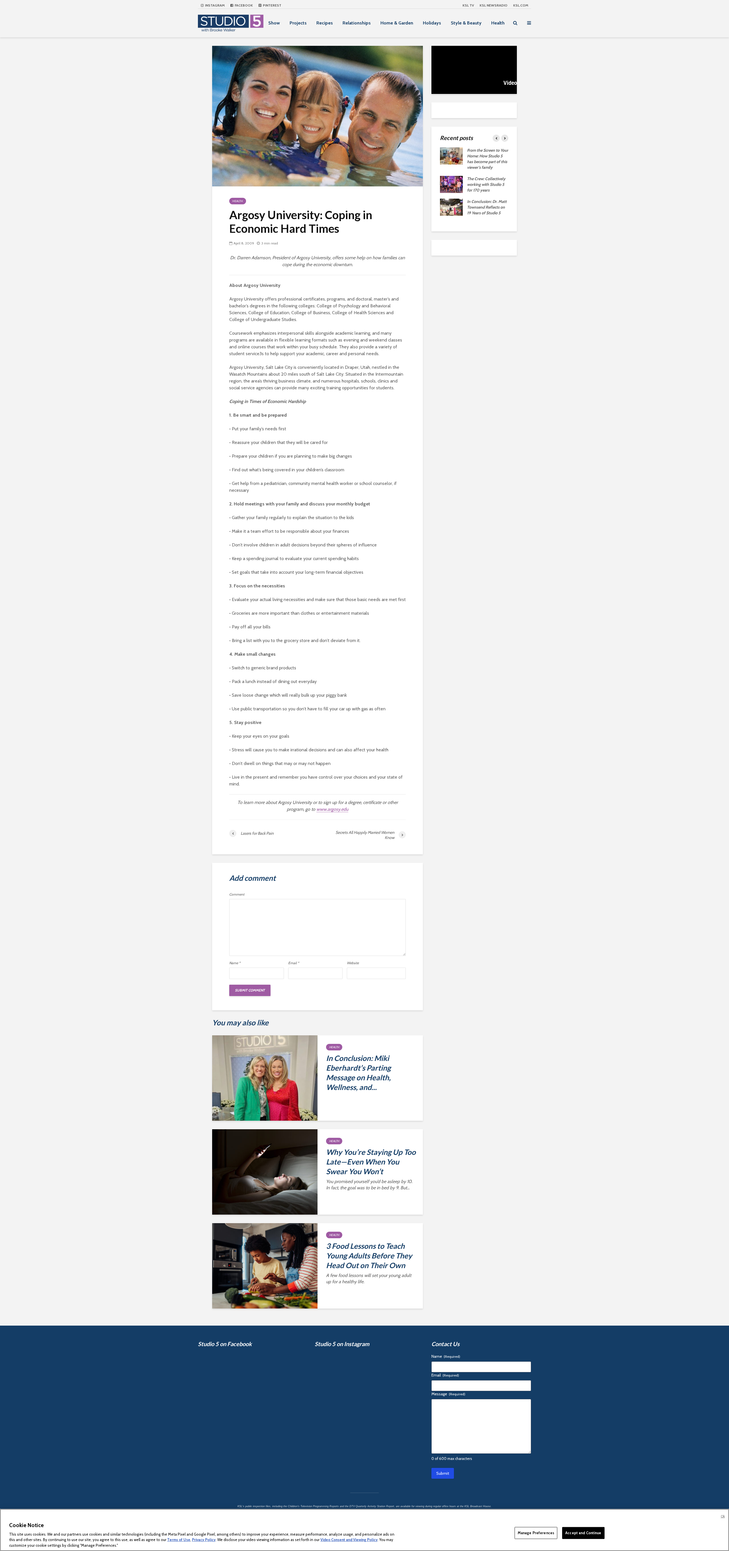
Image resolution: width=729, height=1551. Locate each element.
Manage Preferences (536, 1533)
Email (293, 963)
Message (448, 1393)
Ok (723, 1516)
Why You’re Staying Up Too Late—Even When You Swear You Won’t (371, 1161)
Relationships (357, 23)
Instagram (214, 5)
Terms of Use (178, 1539)
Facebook (243, 5)
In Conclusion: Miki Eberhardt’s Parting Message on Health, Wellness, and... (358, 1073)
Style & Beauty (466, 23)
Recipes (324, 23)
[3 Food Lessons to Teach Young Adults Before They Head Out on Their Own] (265, 1265)
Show (274, 23)
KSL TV (468, 5)
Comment (236, 894)
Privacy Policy (204, 1539)
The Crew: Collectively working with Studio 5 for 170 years (486, 184)
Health (498, 23)
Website (353, 963)
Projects (298, 23)
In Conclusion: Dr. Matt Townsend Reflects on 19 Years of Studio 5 (487, 207)
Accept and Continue (583, 1533)
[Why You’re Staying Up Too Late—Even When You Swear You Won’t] (265, 1171)
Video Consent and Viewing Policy (349, 1539)
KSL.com (520, 5)
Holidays (432, 23)
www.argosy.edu (332, 809)
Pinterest (271, 5)
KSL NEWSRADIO (493, 5)
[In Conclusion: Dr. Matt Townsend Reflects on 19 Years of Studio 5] (451, 206)
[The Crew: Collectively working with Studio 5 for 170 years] (451, 183)
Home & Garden (396, 23)
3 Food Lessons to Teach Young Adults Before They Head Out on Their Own (369, 1255)
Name (234, 963)
